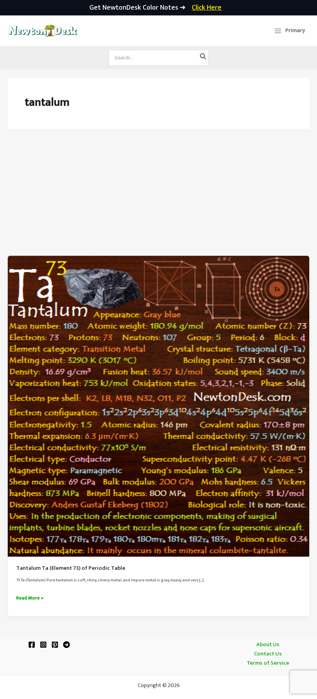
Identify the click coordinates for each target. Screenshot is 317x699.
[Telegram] (66, 644)
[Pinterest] (54, 644)
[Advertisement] (158, 198)
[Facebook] (31, 644)
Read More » (29, 598)
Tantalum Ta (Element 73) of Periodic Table (70, 568)
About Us (268, 644)
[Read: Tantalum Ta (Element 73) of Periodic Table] (158, 406)
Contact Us (268, 653)
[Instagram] (43, 644)
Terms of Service (268, 663)
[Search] (203, 58)
